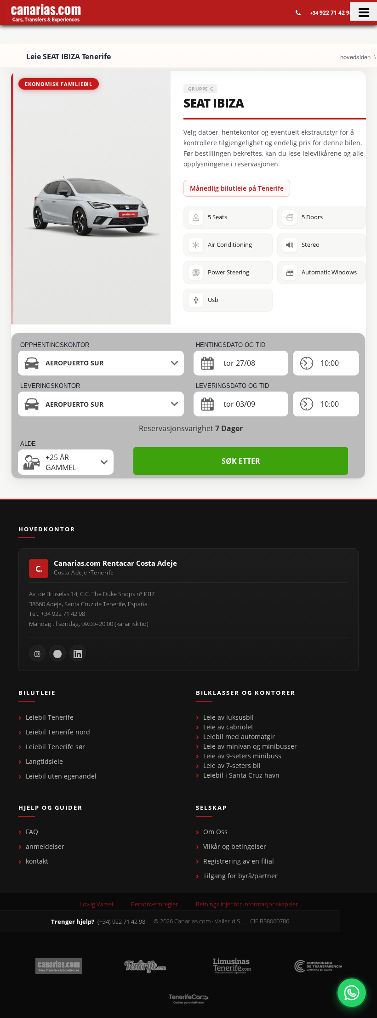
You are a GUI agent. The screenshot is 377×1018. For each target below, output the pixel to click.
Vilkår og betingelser (234, 846)
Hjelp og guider (50, 808)
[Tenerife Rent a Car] (46, 12)
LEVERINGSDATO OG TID (232, 385)
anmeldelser (45, 846)
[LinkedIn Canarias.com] (77, 653)
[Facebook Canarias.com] (57, 653)
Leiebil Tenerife (50, 717)
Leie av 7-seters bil (232, 765)
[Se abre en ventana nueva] (351, 992)
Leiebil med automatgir (239, 736)
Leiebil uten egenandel (61, 776)
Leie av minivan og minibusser (250, 746)
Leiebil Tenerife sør (55, 746)
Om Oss (215, 831)
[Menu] (363, 11)
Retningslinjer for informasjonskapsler (247, 904)
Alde (28, 443)
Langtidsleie (44, 761)
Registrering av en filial (238, 861)
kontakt (37, 861)
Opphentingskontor (54, 344)
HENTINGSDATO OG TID (230, 344)
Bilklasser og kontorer (246, 693)
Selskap (211, 808)
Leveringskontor (50, 385)
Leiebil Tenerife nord (58, 732)
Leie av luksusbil (228, 717)
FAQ (32, 831)
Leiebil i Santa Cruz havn (241, 775)
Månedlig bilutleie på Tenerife (237, 188)
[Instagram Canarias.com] (37, 653)
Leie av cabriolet (228, 726)
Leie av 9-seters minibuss (242, 755)
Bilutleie (37, 693)
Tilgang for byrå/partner (240, 875)
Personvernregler (154, 904)
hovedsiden (355, 56)
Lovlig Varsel (96, 904)
